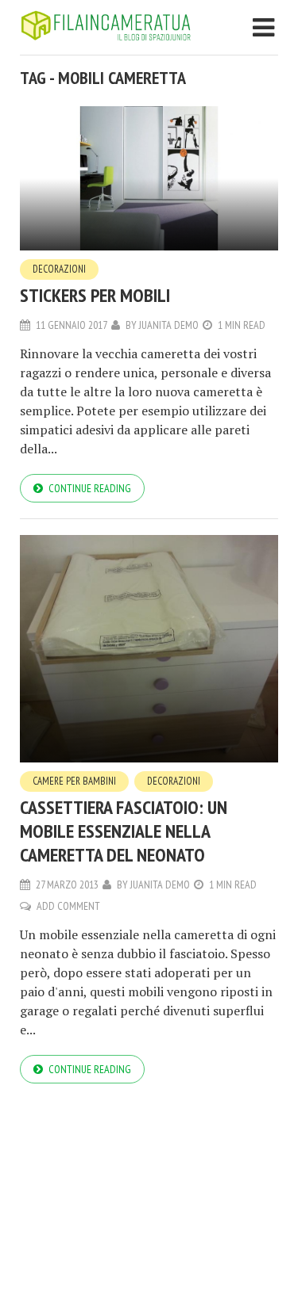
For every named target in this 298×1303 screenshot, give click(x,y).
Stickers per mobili (95, 295)
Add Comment (68, 906)
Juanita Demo (169, 325)
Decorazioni (59, 269)
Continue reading (89, 488)
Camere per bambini (74, 781)
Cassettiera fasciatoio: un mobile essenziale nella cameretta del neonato (123, 831)
